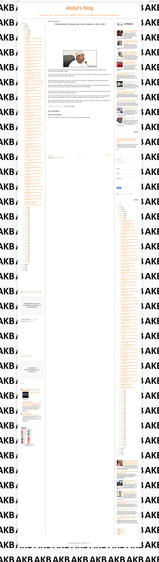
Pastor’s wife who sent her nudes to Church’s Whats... (32, 160)
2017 (23, 264)
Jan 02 (26, 259)
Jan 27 (26, 211)
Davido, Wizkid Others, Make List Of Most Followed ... (128, 249)
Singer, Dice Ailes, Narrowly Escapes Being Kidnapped (32, 184)
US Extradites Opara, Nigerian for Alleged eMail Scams (127, 308)
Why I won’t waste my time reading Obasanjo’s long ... (32, 128)
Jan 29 (26, 207)
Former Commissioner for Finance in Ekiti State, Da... (128, 372)
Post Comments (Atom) (59, 157)
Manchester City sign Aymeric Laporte (32, 75)
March (24, 29)
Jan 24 (26, 217)
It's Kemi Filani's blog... (27, 401)
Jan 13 (26, 238)
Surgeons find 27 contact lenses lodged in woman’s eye (131, 492)
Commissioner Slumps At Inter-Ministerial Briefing (127, 221)
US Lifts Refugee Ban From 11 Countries (33, 205)
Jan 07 (26, 250)
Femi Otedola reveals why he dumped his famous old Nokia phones (127, 73)
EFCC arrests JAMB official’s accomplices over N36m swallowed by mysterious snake (131, 63)
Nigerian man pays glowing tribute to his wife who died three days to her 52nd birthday (131, 53)
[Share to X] (70, 106)
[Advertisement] (80, 38)
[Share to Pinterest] (74, 106)
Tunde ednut (122, 531)
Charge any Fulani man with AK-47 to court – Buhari (131, 108)
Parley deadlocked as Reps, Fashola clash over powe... (32, 138)
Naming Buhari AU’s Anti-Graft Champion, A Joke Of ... (31, 202)
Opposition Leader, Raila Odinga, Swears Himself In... (127, 267)
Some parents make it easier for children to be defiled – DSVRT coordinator (131, 42)
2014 (23, 270)
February (25, 31)
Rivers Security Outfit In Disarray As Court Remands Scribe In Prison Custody (127, 92)
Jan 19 (26, 227)
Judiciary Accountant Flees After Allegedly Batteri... (127, 264)
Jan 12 (26, 240)
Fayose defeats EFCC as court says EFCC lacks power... (32, 73)
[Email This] (67, 106)
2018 (23, 25)
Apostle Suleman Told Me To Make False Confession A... (128, 317)
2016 (23, 266)
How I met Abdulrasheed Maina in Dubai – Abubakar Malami (131, 31)
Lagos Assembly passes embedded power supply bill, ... (32, 116)
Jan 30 (26, 36)
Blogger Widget (130, 193)
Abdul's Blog (79, 8)
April (24, 27)
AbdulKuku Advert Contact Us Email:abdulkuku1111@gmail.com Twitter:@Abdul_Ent (32, 305)
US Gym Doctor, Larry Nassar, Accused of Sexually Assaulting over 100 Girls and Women (126, 518)
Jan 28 (26, 209)
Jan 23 (26, 219)
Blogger (88, 543)
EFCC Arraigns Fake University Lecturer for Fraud (127, 227)
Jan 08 (26, 248)
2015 (23, 268)
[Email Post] (65, 106)
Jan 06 (26, 252)
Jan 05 (26, 254)
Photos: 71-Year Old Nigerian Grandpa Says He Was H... (33, 122)
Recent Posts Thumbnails (122, 193)
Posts (120, 159)
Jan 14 (26, 236)
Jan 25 (26, 215)
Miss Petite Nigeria (26, 413)
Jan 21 (26, 223)
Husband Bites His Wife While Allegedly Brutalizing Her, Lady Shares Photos (126, 101)
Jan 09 (26, 246)
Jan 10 (26, 244)
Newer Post (51, 155)
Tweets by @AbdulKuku (26, 356)
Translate (32, 321)
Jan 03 (26, 258)
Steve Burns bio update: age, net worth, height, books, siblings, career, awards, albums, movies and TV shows (31, 404)
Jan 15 (26, 234)
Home (80, 155)
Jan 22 (26, 221)
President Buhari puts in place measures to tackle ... (127, 224)
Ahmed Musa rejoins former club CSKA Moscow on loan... (33, 48)
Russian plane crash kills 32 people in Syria (130, 82)
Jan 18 (26, 228)
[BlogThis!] (69, 106)
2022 (23, 23)
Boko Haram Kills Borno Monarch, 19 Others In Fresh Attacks (130, 481)
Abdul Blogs (122, 529)
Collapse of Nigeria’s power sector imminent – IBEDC (32, 144)
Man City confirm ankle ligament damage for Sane (127, 378)
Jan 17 (26, 230)
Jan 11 (26, 242)
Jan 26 (26, 213)
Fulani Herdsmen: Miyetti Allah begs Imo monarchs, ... (128, 353)
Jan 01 (26, 261)
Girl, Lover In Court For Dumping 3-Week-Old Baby (128, 289)
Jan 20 (26, 225)
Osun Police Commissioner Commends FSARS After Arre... (33, 78)
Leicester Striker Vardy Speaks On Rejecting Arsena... (32, 64)
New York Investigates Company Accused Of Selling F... (127, 345)
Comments (121, 162)
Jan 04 (26, 256)
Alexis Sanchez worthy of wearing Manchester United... (32, 88)
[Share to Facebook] (72, 106)
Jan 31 (26, 34)
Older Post (109, 155)
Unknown (122, 533)
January (25, 33)
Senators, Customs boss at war (31, 165)
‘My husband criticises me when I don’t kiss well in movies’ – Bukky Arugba (126, 140)
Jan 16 (26, 232)
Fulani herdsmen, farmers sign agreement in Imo (31, 113)
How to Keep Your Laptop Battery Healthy (30, 415)
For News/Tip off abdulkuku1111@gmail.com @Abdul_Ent (32, 369)
